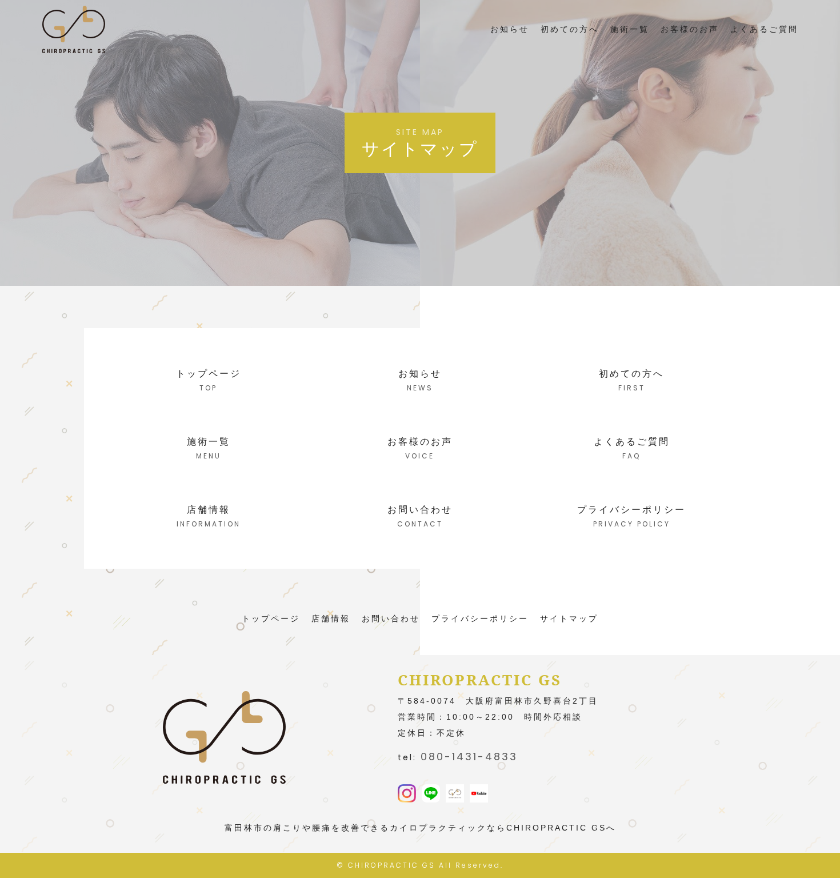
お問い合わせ (391, 618)
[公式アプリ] (455, 794)
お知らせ (509, 29)
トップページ (271, 618)
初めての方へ (570, 29)
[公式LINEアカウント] (431, 794)
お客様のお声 (690, 29)
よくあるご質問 (764, 29)
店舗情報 (330, 618)
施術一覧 (629, 29)
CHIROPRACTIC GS (391, 865)
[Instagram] (407, 794)
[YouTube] (479, 794)
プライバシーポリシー (480, 618)
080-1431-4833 (469, 756)
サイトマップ (569, 618)
